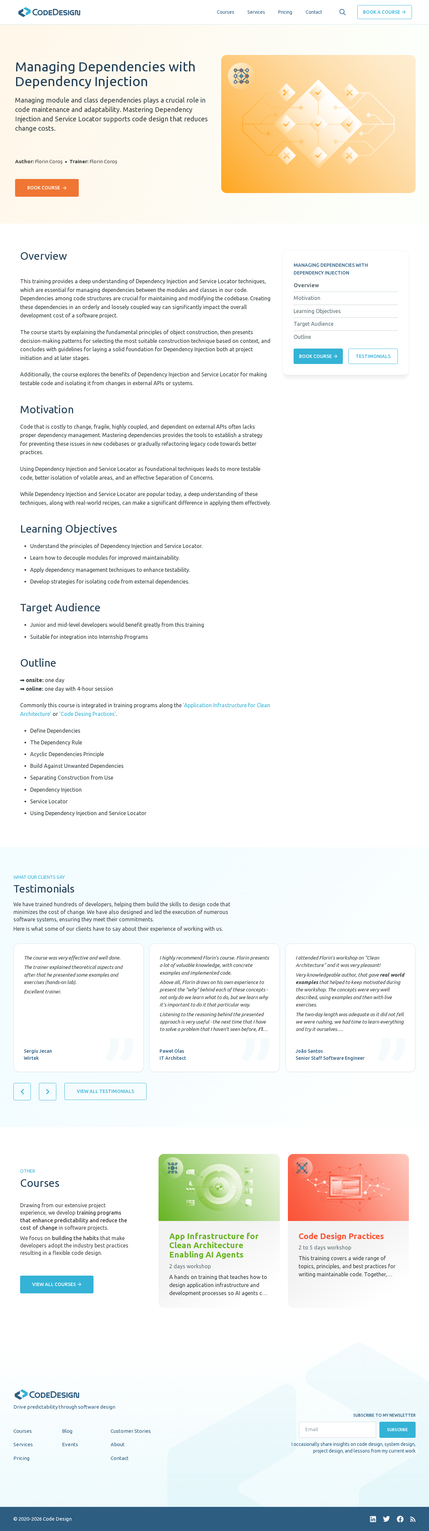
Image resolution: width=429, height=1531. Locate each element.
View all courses (54, 1284)
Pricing (285, 12)
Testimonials (373, 356)
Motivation (307, 298)
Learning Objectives (317, 311)
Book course (43, 187)
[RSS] (413, 1519)
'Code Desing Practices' (87, 714)
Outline (302, 337)
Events (70, 1444)
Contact (314, 12)
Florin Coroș (49, 161)
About (118, 1444)
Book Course (315, 356)
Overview (306, 285)
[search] (342, 12)
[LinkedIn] (373, 1519)
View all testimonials (105, 1091)
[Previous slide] (22, 1091)
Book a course (381, 12)
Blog (67, 1431)
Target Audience (313, 324)
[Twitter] (386, 1519)
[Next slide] (47, 1091)
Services (256, 12)
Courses (225, 12)
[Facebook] (400, 1519)
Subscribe (397, 1429)
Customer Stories (131, 1431)
